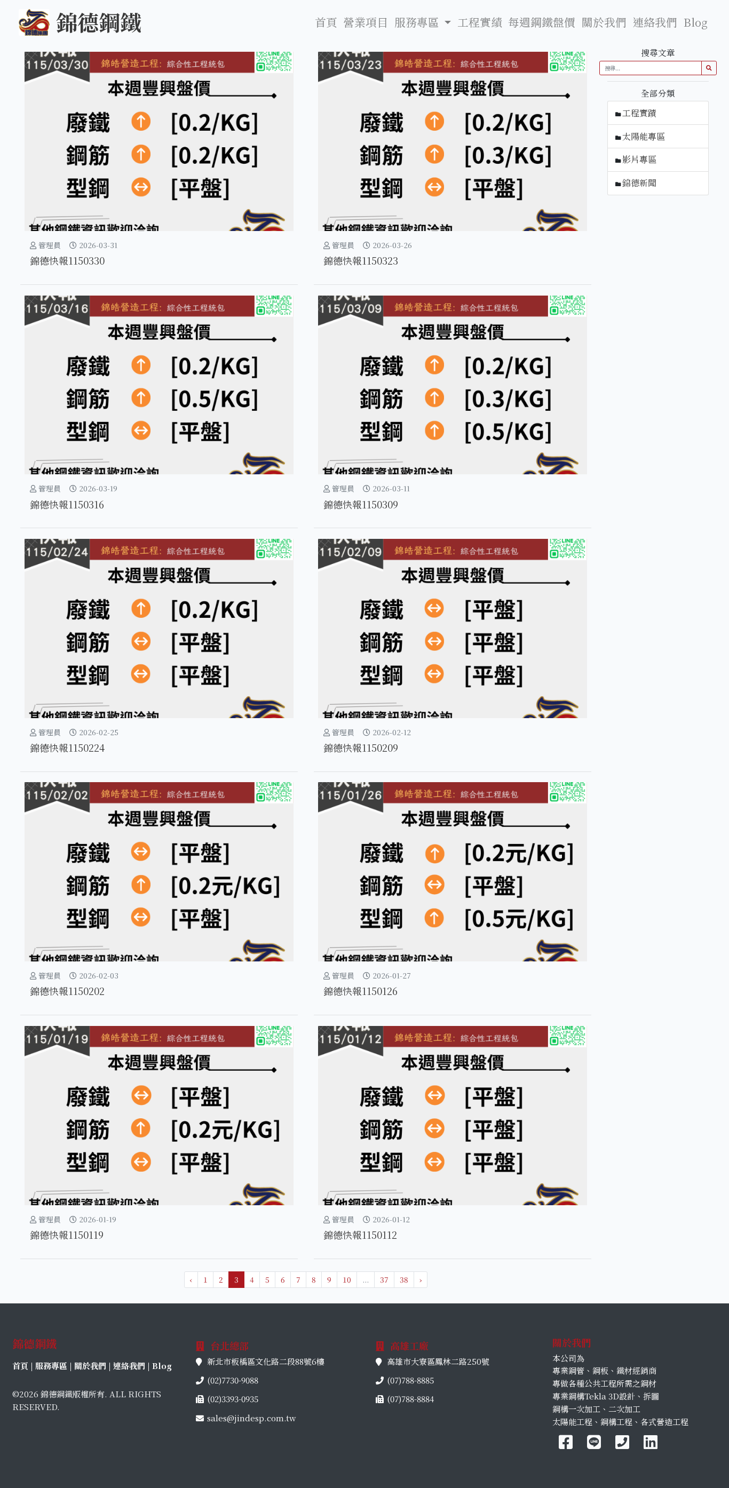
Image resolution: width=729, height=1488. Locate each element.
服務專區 (51, 1365)
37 (384, 1279)
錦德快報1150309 (360, 504)
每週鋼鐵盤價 (541, 22)
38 (404, 1279)
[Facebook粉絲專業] (565, 1444)
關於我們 (604, 22)
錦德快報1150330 (67, 260)
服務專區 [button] (418, 22)
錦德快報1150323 (360, 260)
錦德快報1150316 (67, 504)
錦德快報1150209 (360, 747)
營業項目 (365, 22)
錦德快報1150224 (67, 747)
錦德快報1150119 (67, 1235)
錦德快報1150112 (360, 1235)
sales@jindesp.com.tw (251, 1417)
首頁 (326, 22)
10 (347, 1279)
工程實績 (479, 22)
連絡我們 (654, 22)
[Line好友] (595, 1444)
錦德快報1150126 (360, 991)
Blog (696, 22)
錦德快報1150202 (67, 991)
